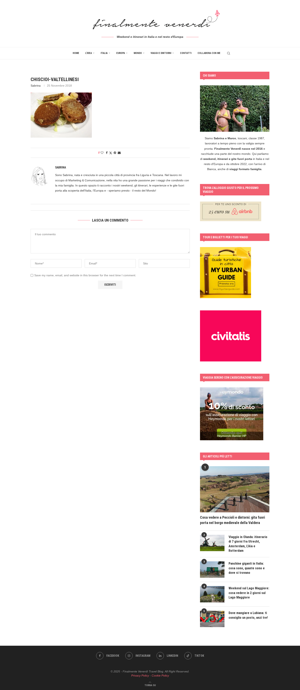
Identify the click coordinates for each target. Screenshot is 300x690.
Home (76, 53)
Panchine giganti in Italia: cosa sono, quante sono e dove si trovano (247, 568)
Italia (104, 53)
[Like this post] (102, 152)
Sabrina (36, 85)
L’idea (88, 53)
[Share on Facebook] (107, 152)
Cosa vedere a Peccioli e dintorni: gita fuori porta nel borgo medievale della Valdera (232, 520)
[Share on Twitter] (110, 153)
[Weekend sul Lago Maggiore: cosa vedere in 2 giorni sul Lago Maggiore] (212, 594)
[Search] (229, 53)
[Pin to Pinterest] (115, 152)
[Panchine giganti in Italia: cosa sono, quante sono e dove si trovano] (212, 569)
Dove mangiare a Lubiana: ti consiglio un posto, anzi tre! (248, 615)
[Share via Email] (119, 152)
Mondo (138, 53)
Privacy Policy (140, 675)
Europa (120, 53)
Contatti (185, 53)
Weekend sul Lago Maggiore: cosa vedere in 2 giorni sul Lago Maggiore (249, 592)
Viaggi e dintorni (161, 53)
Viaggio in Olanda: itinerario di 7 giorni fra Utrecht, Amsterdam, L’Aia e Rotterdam (248, 544)
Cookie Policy (160, 675)
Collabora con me (209, 53)
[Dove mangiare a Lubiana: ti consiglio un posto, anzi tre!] (212, 619)
